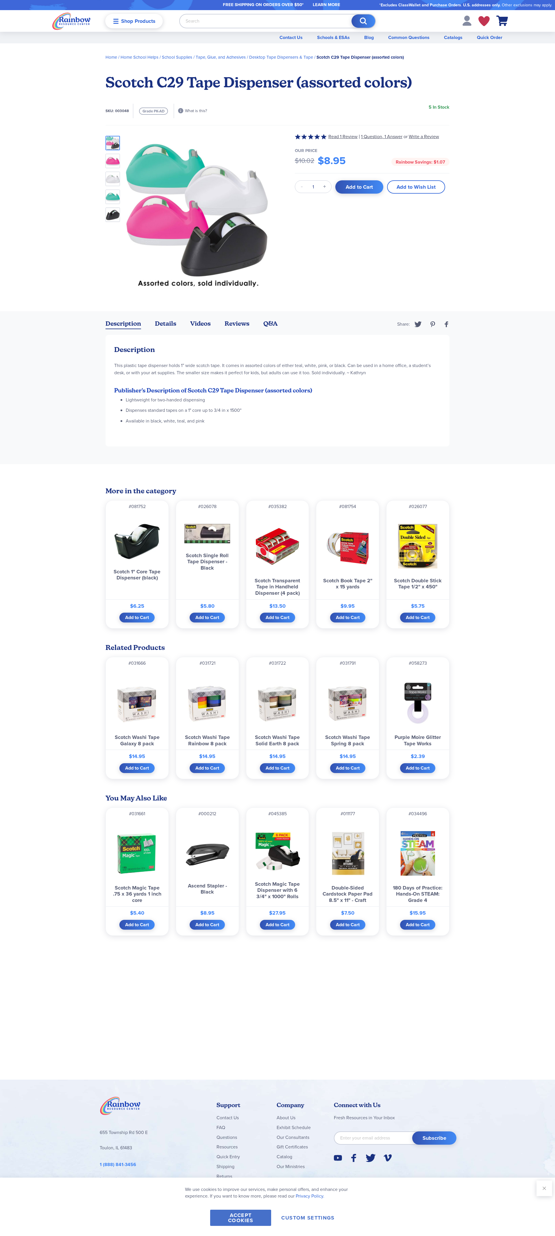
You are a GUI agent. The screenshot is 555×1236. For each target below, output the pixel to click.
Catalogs (453, 37)
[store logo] (71, 21)
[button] (467, 20)
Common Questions (409, 37)
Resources (227, 1147)
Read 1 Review (343, 136)
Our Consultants (293, 1137)
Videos (200, 323)
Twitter (418, 324)
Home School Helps (139, 57)
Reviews (237, 323)
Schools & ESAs (333, 37)
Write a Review (424, 136)
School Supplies (177, 57)
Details (165, 323)
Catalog (284, 1156)
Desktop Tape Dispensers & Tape (281, 57)
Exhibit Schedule (294, 1127)
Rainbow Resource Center (120, 1107)
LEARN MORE (326, 4)
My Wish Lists (484, 21)
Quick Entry (228, 1156)
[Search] (363, 21)
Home (111, 57)
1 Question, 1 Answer (381, 136)
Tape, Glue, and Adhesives (221, 57)
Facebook (446, 324)
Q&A (270, 323)
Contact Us (291, 37)
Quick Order (489, 37)
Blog (369, 37)
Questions (227, 1137)
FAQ (221, 1127)
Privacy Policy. (310, 1196)
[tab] (123, 324)
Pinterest (433, 324)
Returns (224, 1176)
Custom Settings (307, 1218)
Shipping (225, 1166)
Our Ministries (291, 1166)
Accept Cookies (240, 1217)
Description (123, 323)
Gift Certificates (292, 1147)
